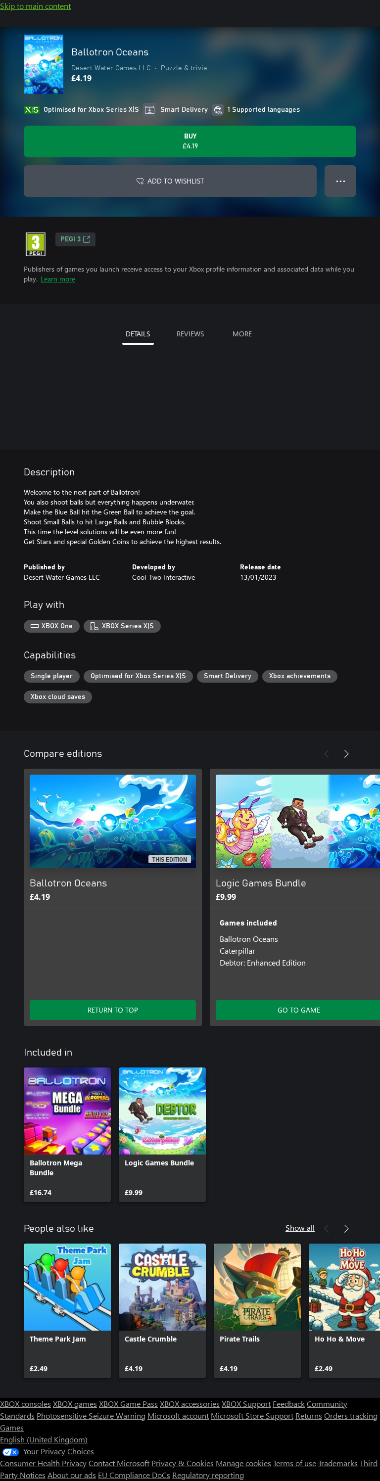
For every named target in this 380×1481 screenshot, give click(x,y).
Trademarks (338, 1463)
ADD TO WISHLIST (175, 180)
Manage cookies (243, 1463)
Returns (308, 1415)
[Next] (346, 754)
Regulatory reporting (208, 1475)
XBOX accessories (190, 1403)
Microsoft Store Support (252, 1415)
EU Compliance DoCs (134, 1475)
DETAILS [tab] (138, 333)
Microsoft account (178, 1415)
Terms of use (294, 1463)
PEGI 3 (70, 239)
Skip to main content (35, 5)
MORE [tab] (242, 333)
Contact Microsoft (119, 1463)
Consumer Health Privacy (43, 1463)
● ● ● (340, 181)
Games (12, 1427)
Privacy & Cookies (182, 1463)
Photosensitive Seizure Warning (91, 1415)
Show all (300, 1227)
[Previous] (326, 754)
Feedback (289, 1403)
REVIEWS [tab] (190, 333)
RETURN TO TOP (113, 1010)
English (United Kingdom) (44, 1439)
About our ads (72, 1475)
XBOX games (75, 1403)
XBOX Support (246, 1403)
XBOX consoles (25, 1403)
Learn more (58, 278)
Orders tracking (351, 1415)
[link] (67, 1134)
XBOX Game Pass (128, 1403)
